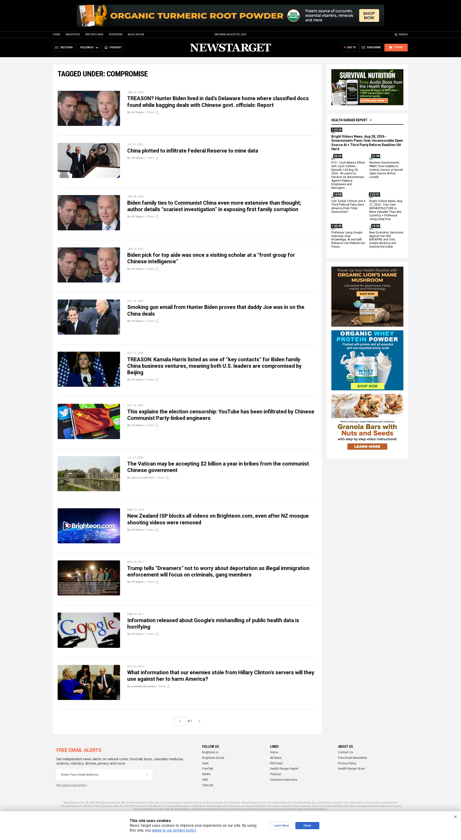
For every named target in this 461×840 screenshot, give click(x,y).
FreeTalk (207, 768)
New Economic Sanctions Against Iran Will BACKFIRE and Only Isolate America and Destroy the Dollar (386, 240)
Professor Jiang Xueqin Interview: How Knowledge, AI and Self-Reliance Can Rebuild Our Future (348, 240)
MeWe (206, 774)
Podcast (275, 774)
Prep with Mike (94, 34)
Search (403, 34)
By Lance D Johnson (140, 477)
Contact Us (345, 752)
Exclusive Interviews (283, 779)
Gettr (205, 763)
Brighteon (73, 34)
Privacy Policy (347, 763)
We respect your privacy (71, 785)
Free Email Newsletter (352, 758)
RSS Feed (276, 763)
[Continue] (147, 774)
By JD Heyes (135, 112)
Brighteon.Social (213, 758)
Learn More (281, 825)
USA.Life (207, 785)
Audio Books (136, 34)
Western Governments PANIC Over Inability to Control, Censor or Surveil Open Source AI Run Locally (386, 170)
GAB (205, 779)
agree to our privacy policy (174, 830)
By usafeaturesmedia (141, 686)
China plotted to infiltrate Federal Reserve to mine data (192, 151)
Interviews (115, 34)
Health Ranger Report (349, 120)
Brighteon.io (210, 752)
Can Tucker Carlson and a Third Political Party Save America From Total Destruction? (348, 207)
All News (276, 758)
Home (56, 34)
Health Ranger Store (351, 768)
